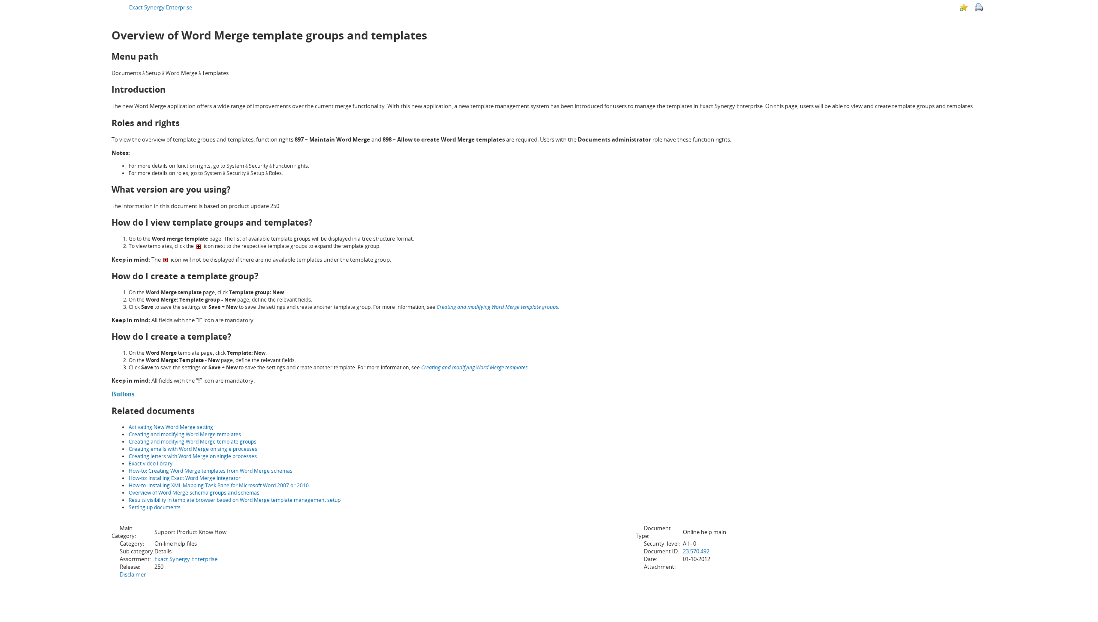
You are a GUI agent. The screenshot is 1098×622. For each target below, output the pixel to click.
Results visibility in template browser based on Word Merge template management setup (235, 500)
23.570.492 (696, 551)
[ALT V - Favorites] (963, 7)
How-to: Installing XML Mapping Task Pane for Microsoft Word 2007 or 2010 (219, 485)
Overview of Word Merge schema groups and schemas (194, 492)
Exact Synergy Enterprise (160, 7)
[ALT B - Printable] (978, 7)
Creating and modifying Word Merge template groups (192, 441)
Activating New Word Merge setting (171, 427)
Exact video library (150, 463)
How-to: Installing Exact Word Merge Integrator (185, 478)
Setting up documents (155, 507)
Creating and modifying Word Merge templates (185, 434)
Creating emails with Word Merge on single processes (193, 449)
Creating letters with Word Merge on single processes (193, 456)
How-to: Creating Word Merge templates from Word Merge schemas (211, 470)
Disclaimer (133, 574)
